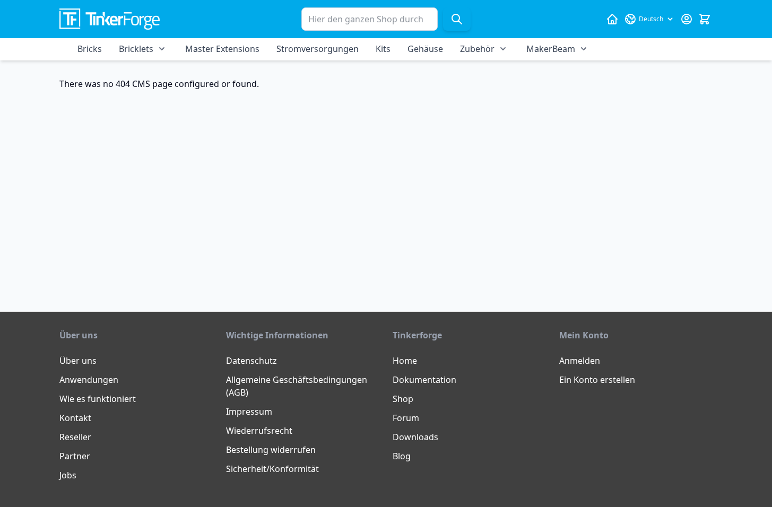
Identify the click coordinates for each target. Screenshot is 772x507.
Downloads (415, 437)
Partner (74, 456)
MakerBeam (550, 49)
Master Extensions (222, 49)
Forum (406, 418)
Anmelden (579, 360)
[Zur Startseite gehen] (109, 19)
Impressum (249, 411)
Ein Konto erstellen (597, 380)
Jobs (67, 475)
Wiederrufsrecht (259, 430)
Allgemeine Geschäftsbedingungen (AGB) (296, 386)
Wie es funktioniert (97, 399)
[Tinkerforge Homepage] (612, 19)
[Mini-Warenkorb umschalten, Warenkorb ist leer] (704, 19)
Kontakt (75, 418)
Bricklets (136, 49)
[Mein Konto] (686, 19)
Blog (402, 456)
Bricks (89, 49)
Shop (403, 399)
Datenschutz (251, 360)
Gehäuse (425, 49)
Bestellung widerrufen (271, 450)
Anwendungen (88, 380)
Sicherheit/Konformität (272, 469)
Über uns (78, 360)
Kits (383, 49)
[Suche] (457, 19)
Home (405, 360)
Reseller (75, 437)
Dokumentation (424, 380)
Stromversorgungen (317, 49)
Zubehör (477, 49)
